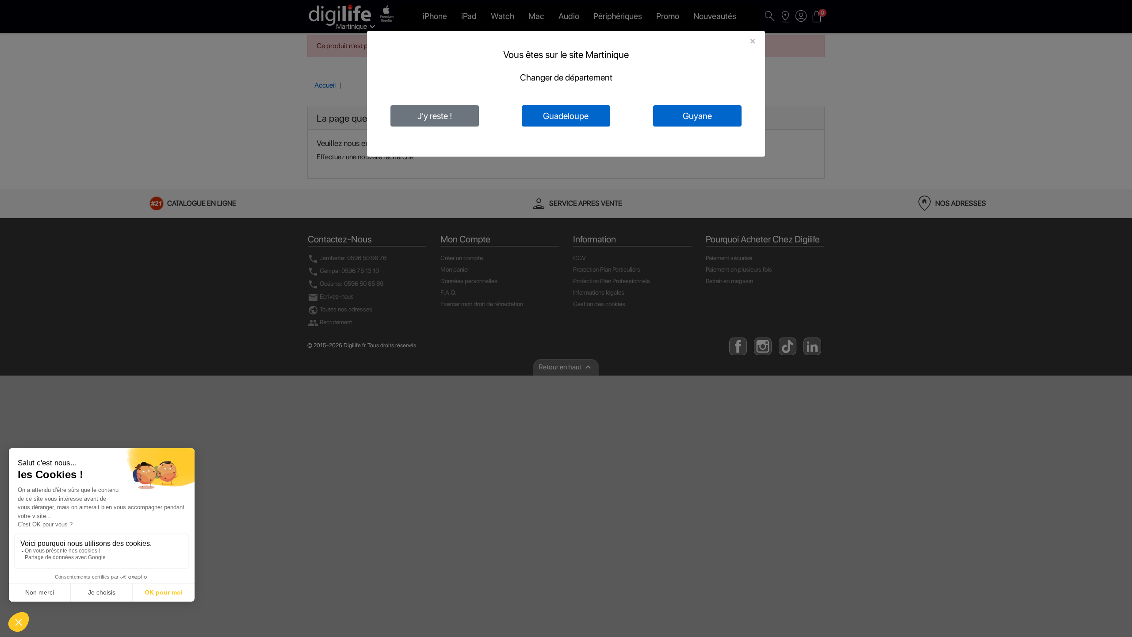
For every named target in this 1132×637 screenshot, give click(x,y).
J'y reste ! (434, 116)
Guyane (697, 116)
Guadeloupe (566, 116)
